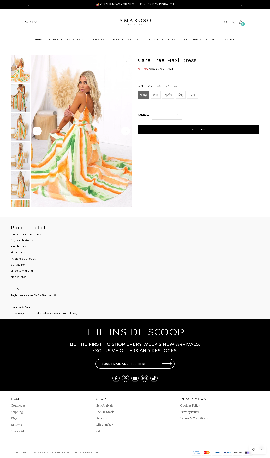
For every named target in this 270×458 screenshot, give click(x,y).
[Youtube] (135, 378)
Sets (185, 39)
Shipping (17, 412)
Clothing (53, 39)
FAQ (14, 418)
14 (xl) (192, 94)
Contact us (18, 405)
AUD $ (29, 21)
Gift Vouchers (105, 425)
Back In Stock (77, 39)
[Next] (241, 5)
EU (176, 85)
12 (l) (180, 94)
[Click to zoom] (125, 61)
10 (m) (168, 94)
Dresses (98, 39)
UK (167, 85)
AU (150, 85)
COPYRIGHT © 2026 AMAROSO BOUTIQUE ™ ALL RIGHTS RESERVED (55, 452)
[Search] (225, 22)
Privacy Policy (189, 412)
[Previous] (29, 5)
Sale (228, 39)
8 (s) (156, 94)
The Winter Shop (205, 39)
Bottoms (169, 39)
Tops (151, 39)
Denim (115, 39)
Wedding (134, 39)
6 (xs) (143, 94)
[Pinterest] (125, 378)
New (38, 39)
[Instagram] (144, 378)
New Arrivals (104, 405)
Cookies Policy (190, 405)
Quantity (143, 114)
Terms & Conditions (194, 418)
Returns (16, 425)
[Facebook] (116, 378)
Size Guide (18, 431)
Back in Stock (105, 412)
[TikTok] (154, 378)
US (159, 85)
